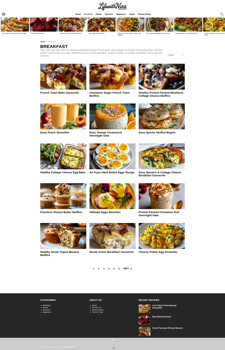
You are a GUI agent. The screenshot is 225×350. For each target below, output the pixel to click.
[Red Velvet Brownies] (44, 25)
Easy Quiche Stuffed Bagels (157, 132)
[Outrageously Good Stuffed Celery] (188, 25)
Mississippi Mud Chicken (96, 33)
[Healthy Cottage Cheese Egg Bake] (63, 156)
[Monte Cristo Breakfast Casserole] (112, 236)
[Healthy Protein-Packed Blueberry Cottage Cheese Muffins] (162, 77)
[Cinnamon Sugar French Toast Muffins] (112, 77)
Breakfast (88, 14)
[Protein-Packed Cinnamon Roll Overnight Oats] (162, 196)
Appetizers (121, 14)
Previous (1, 27)
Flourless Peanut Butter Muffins (61, 212)
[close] (113, 339)
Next (223, 27)
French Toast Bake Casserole (59, 92)
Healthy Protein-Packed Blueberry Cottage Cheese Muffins (161, 94)
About (132, 14)
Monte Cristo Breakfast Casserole (111, 251)
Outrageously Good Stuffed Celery (186, 33)
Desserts (109, 14)
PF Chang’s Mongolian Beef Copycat (158, 33)
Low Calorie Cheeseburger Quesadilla (14, 33)
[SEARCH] (221, 14)
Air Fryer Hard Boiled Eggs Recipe (112, 172)
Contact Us (96, 307)
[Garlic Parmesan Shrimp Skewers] (73, 25)
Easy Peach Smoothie (54, 132)
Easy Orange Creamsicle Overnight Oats (105, 134)
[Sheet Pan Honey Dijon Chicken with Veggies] (130, 25)
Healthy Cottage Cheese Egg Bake (62, 172)
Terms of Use (97, 312)
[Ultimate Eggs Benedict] (112, 196)
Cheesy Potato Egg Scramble (158, 251)
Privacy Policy (144, 14)
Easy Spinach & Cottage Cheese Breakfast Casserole (160, 174)
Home (78, 14)
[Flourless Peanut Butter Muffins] (63, 196)
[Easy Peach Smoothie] (63, 116)
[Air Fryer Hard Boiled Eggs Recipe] (112, 156)
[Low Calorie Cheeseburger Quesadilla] (15, 25)
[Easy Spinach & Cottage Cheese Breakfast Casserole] (162, 156)
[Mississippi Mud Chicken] (102, 25)
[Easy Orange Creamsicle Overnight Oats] (112, 116)
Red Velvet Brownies (37, 33)
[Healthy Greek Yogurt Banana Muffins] (63, 236)
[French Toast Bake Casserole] (63, 77)
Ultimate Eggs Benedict (104, 212)
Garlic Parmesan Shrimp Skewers (70, 33)
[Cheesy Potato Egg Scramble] (162, 236)
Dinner (99, 14)
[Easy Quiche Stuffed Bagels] (162, 116)
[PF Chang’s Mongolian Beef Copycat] (159, 25)
